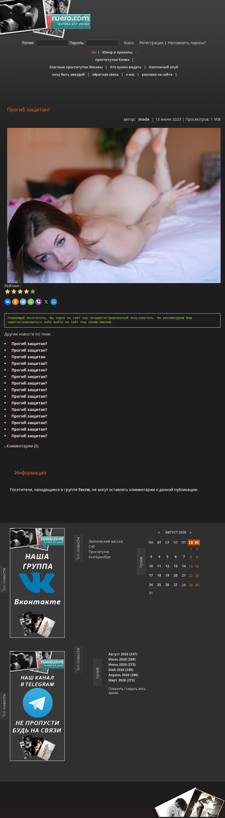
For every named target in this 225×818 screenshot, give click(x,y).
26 (167, 584)
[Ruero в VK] (37, 583)
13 (176, 566)
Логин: (28, 42)
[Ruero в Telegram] (37, 706)
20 (176, 575)
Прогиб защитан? (29, 343)
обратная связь (105, 74)
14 (184, 566)
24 (151, 584)
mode (143, 119)
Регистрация (151, 42)
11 (159, 566)
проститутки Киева (112, 59)
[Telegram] (23, 301)
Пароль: (77, 42)
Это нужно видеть (125, 67)
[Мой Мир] (53, 301)
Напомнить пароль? (187, 42)
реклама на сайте (157, 74)
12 (167, 566)
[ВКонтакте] (7, 301)
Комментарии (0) (21, 446)
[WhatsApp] (30, 301)
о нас (130, 74)
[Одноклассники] (15, 301)
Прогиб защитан (28, 356)
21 (184, 575)
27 (176, 584)
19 (167, 575)
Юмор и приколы (117, 52)
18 (159, 575)
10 (151, 566)
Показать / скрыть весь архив (127, 690)
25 (159, 584)
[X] (46, 301)
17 (151, 575)
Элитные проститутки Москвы (76, 67)
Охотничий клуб (163, 67)
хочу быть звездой (68, 74)
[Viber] (38, 301)
